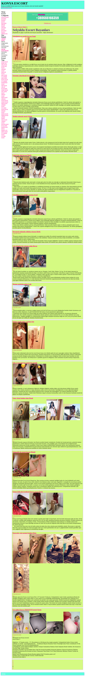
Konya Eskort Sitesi (6, 7)
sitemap (3, 674)
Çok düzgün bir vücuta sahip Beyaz (25, 246)
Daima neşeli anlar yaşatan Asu (23, 321)
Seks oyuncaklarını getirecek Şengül (25, 363)
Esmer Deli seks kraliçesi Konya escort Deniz (28, 492)
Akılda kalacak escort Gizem (22, 116)
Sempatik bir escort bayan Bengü (24, 452)
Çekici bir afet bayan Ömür (22, 155)
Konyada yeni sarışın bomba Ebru (24, 533)
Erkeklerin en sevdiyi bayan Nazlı (24, 36)
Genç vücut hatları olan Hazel (23, 398)
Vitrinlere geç (47, 23)
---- (13, 63)
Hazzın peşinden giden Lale (22, 284)
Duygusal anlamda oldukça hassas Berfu (26, 232)
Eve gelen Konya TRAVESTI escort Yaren (27, 610)
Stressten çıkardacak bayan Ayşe (24, 75)
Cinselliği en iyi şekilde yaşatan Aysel (25, 195)
